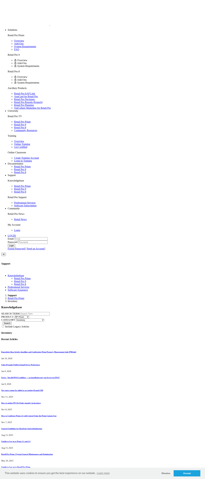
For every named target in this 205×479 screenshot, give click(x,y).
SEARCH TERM (10, 313)
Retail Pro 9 (20, 124)
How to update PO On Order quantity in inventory (21, 403)
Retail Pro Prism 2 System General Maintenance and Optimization (27, 454)
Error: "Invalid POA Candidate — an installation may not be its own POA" (30, 377)
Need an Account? (36, 248)
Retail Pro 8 (20, 127)
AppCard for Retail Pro (26, 96)
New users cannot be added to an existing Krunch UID (22, 390)
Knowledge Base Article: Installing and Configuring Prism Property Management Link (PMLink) (38, 352)
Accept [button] (187, 473)
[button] (12, 235)
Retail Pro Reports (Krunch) (28, 102)
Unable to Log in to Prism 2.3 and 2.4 (15, 441)
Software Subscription (25, 205)
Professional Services (25, 202)
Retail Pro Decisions (24, 99)
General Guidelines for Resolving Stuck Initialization (21, 429)
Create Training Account (26, 158)
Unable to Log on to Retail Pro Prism (15, 467)
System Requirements (25, 46)
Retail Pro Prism (22, 121)
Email (11, 238)
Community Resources (25, 130)
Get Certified (20, 147)
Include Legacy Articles (16, 326)
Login (17, 230)
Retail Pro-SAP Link (24, 93)
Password (12, 242)
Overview (19, 40)
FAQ (16, 49)
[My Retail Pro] (25, 24)
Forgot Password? (17, 248)
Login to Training (23, 160)
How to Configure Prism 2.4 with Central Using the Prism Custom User (29, 416)
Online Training (22, 144)
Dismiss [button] (166, 473)
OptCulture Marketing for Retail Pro (32, 108)
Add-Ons (19, 43)
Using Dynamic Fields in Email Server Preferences (20, 365)
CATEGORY (8, 319)
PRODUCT (7, 316)
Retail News (20, 219)
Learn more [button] (103, 473)
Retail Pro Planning (24, 105)
